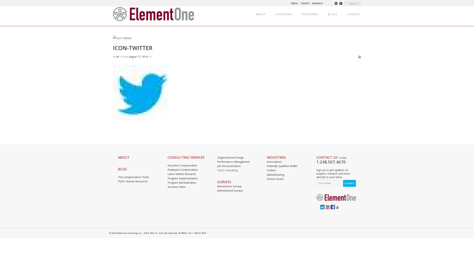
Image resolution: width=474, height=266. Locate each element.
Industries (310, 14)
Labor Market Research (182, 174)
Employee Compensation (183, 169)
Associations (274, 161)
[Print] (359, 56)
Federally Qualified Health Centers (282, 168)
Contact (353, 14)
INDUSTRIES (276, 157)
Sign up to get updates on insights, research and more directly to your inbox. (333, 173)
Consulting (284, 14)
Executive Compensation (182, 165)
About (261, 14)
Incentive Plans (177, 187)
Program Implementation (183, 178)
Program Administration (182, 182)
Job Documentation (229, 166)
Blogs (333, 14)
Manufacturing (275, 174)
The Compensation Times (133, 177)
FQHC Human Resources (133, 181)
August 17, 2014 (138, 56)
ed (117, 56)
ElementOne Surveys (229, 186)
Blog (122, 169)
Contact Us (327, 157)
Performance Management (233, 161)
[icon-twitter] (237, 38)
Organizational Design (230, 157)
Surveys (224, 182)
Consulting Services (186, 157)
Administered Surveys (230, 190)
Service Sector (275, 179)
